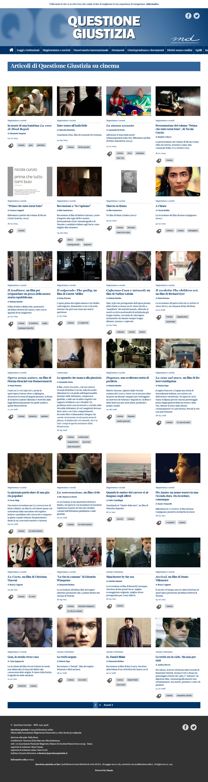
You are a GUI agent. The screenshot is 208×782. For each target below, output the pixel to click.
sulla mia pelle (74, 446)
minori (142, 332)
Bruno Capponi (16, 585)
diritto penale (84, 147)
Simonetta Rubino (67, 585)
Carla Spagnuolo (17, 661)
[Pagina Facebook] (188, 15)
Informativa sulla (22, 759)
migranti (87, 244)
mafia (44, 323)
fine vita (120, 158)
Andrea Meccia (164, 665)
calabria (169, 230)
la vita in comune (75, 611)
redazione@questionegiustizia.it (52, 753)
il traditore (33, 323)
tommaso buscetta (25, 328)
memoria (33, 416)
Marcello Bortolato (67, 130)
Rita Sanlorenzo (66, 210)
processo (86, 442)
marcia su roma (123, 232)
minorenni (170, 321)
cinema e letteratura (114, 572)
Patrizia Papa (163, 385)
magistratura (182, 316)
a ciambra (170, 522)
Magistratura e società (56, 50)
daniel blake (133, 680)
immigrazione (73, 244)
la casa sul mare (183, 422)
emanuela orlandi (184, 695)
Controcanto (62, 373)
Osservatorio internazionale (91, 50)
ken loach (121, 684)
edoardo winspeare (86, 606)
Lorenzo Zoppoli (17, 210)
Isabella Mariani (115, 581)
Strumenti (118, 50)
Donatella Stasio (66, 382)
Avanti (108, 705)
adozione (22, 686)
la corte (32, 596)
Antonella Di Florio (116, 130)
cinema (21, 145)
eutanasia (140, 153)
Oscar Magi (14, 500)
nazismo (44, 416)
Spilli (199, 50)
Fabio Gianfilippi (115, 500)
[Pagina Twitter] (196, 15)
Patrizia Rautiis (16, 302)
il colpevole (83, 323)
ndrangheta (193, 230)
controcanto (83, 437)
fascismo (131, 227)
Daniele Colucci (164, 137)
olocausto (82, 680)
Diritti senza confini (179, 50)
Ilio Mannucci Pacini (68, 497)
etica (130, 153)
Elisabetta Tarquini (18, 133)
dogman (131, 416)
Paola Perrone (65, 298)
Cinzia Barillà (163, 210)
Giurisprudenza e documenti (146, 50)
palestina (41, 145)
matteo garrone (123, 421)
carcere (120, 519)
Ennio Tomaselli (165, 504)
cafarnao (120, 332)
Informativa (152, 4)
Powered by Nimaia (104, 770)
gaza (31, 145)
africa (70, 239)
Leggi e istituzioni (28, 50)
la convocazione (35, 531)
